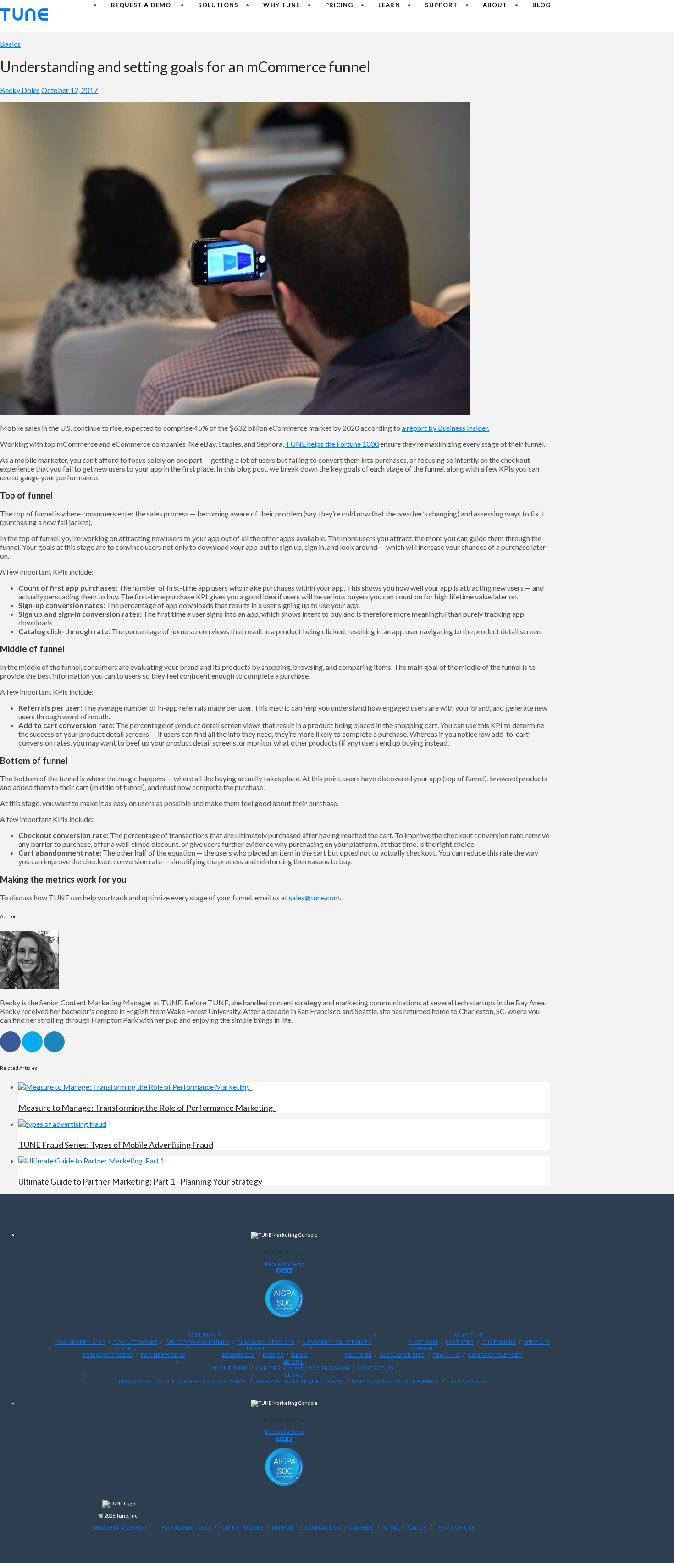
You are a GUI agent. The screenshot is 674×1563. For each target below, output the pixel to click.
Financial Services (266, 1342)
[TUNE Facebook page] (278, 1270)
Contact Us (376, 1368)
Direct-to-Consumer (198, 1342)
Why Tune (470, 1335)
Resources (238, 1355)
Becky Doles (20, 90)
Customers (498, 1342)
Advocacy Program (319, 1368)
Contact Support (495, 1355)
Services (537, 1342)
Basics (10, 43)
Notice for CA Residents (209, 1381)
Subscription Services (336, 1342)
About (293, 1362)
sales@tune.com (314, 897)
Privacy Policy (141, 1381)
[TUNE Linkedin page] (289, 1270)
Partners (460, 1342)
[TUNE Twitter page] (284, 1270)
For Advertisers (80, 1342)
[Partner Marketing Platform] (24, 14)
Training (446, 1355)
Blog (300, 1355)
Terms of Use (466, 1381)
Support (424, 1349)
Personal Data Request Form (299, 1381)
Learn (256, 1349)
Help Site (358, 1355)
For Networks (135, 1342)
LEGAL (294, 1375)
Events (273, 1355)
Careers (268, 1368)
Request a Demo (284, 1264)
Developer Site (402, 1355)
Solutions (204, 1335)
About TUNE (229, 1368)
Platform (423, 1342)
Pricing (125, 1349)
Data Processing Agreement (395, 1381)
